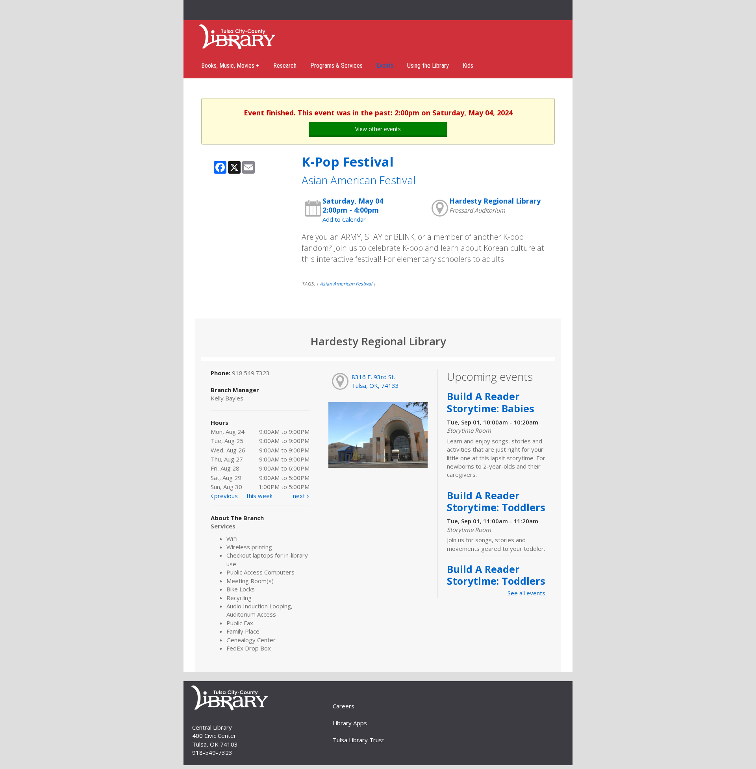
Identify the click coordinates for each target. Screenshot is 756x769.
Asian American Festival (346, 283)
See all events (526, 593)
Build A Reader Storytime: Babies (490, 402)
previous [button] (225, 496)
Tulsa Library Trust (358, 740)
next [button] (300, 496)
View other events (378, 129)
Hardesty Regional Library (495, 201)
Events (384, 65)
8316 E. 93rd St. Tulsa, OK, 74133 (375, 381)
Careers (343, 706)
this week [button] (259, 496)
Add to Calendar (344, 219)
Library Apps (350, 723)
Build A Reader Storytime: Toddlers (496, 501)
